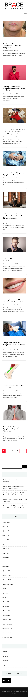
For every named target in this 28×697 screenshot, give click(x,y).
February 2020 (7, 615)
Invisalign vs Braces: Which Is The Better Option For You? (13, 301)
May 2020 (6, 602)
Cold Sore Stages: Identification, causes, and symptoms (12, 45)
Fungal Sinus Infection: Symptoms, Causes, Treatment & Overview (14, 344)
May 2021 (5, 553)
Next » (23, 450)
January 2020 (7, 619)
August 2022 (6, 522)
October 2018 (7, 633)
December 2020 (7, 575)
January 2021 (6, 571)
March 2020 (6, 611)
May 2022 (6, 535)
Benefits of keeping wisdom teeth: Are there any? (13, 260)
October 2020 (7, 579)
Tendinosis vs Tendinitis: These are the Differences (14, 387)
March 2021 (6, 562)
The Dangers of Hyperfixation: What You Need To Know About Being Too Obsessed (14, 131)
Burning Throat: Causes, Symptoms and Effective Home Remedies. (14, 88)
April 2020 (6, 606)
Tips (4, 665)
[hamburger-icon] (25, 14)
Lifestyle (5, 656)
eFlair (13, 693)
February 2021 (7, 566)
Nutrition (5, 660)
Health (5, 651)
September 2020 (8, 584)
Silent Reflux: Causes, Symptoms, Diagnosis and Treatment (12, 429)
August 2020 (6, 588)
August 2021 (6, 540)
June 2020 (6, 597)
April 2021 (6, 557)
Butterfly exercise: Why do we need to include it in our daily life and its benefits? (13, 216)
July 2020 (6, 593)
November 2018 (7, 628)
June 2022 (6, 531)
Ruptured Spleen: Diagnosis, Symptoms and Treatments (13, 174)
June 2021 (6, 548)
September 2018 (7, 637)
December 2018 (7, 624)
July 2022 (5, 526)
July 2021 (5, 544)
